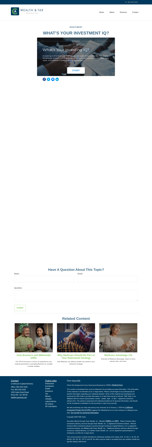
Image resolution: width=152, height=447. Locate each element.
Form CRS (76, 381)
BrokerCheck (117, 385)
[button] (112, 12)
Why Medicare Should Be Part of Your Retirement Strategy (76, 356)
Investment (49, 386)
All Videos (49, 404)
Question (18, 288)
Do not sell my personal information (85, 413)
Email (80, 274)
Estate (47, 389)
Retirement (49, 384)
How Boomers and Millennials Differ (34, 356)
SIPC (117, 421)
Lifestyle (48, 399)
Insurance (49, 391)
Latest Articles (50, 401)
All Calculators (51, 406)
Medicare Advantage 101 (118, 355)
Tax (46, 394)
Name (16, 274)
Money (48, 396)
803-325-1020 (133, 2)
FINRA (108, 421)
